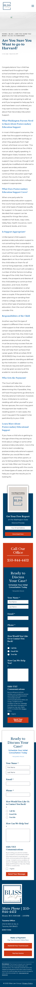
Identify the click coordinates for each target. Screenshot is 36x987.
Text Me (14, 654)
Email (11, 614)
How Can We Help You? (16, 663)
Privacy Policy (27, 983)
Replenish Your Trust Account (18, 945)
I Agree (13, 714)
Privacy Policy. (24, 865)
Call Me (14, 648)
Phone (11, 625)
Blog (11, 34)
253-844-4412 (18, 560)
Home (4, 34)
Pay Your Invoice (18, 953)
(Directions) (6, 930)
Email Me (14, 651)
